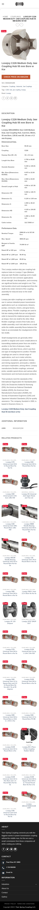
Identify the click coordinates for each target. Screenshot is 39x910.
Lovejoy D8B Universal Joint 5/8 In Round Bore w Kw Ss (10, 593)
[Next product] (17, 24)
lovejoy (23, 90)
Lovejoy (8, 93)
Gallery (4, 897)
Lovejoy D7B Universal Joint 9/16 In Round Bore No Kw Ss (10, 465)
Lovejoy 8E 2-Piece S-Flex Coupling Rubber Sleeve (29, 749)
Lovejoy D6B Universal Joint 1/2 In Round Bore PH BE (29, 717)
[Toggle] (36, 884)
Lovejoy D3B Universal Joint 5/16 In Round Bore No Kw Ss (10, 813)
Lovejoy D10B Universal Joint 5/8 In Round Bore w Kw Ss (29, 681)
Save (4, 31)
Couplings (16, 17)
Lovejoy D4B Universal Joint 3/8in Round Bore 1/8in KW (10, 527)
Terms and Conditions (26, 904)
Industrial (19, 86)
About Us (5, 888)
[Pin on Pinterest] (11, 98)
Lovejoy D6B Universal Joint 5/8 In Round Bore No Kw (29, 464)
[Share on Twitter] (7, 98)
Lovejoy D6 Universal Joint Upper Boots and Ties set (29, 496)
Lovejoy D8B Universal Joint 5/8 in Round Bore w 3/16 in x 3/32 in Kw (10, 718)
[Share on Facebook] (3, 98)
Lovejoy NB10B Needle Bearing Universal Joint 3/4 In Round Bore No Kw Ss (10, 561)
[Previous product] (21, 24)
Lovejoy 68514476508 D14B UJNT (29, 806)
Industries (5, 884)
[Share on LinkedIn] (15, 98)
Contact (5, 893)
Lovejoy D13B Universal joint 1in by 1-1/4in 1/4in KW (29, 651)
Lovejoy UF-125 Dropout (10, 622)
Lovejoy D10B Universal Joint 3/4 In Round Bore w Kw (10, 749)
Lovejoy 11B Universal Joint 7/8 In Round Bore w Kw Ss (29, 559)
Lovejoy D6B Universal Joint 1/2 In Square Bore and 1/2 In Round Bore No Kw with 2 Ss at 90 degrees (10, 684)
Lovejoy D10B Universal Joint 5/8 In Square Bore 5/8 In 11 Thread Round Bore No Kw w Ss (29, 781)
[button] (3, 4)
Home (5, 17)
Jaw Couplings (27, 86)
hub (11, 90)
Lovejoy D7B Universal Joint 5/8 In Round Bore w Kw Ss (10, 651)
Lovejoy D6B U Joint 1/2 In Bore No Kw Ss (29, 592)
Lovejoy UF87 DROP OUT (29, 622)
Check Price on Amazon (16, 77)
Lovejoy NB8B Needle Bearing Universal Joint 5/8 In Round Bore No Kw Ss (29, 527)
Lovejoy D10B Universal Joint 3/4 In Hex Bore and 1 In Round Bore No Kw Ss (10, 781)
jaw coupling (16, 90)
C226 (7, 90)
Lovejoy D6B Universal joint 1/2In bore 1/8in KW (10, 496)
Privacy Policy (10, 904)
